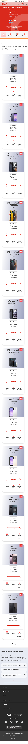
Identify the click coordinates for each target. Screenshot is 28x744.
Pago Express (18, 1)
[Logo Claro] (4, 3)
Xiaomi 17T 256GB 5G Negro (13, 498)
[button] (21, 4)
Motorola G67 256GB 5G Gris (13, 302)
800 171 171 (12, 727)
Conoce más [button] (13, 87)
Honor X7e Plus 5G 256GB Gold (13, 449)
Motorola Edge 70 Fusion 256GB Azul (13, 155)
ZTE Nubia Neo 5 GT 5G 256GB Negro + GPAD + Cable (13, 351)
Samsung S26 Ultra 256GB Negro (13, 57)
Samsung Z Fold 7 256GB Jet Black (13, 597)
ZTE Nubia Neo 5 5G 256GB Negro (13, 253)
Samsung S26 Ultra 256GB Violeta (13, 106)
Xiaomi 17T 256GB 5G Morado (13, 548)
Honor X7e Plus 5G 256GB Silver (13, 400)
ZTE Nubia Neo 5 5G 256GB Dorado (13, 204)
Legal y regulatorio (14, 738)
